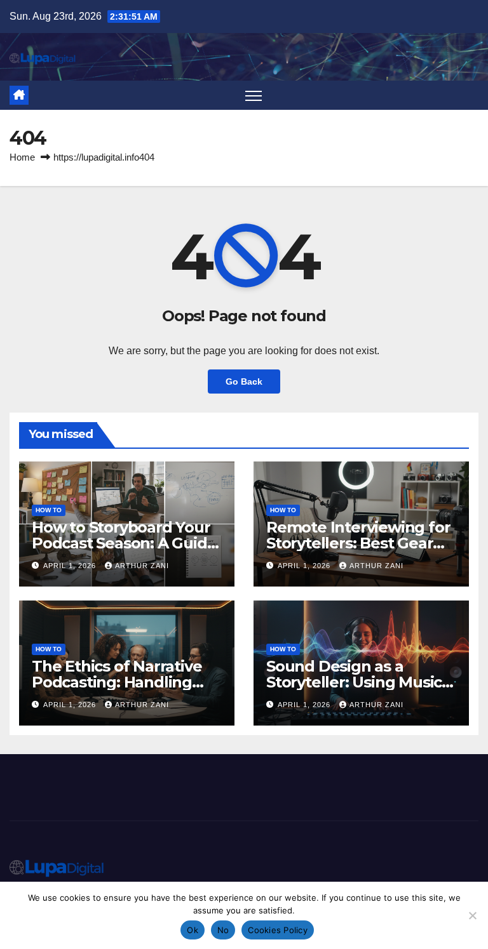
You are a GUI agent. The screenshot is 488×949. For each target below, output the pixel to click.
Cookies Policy (278, 930)
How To (49, 510)
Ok (192, 930)
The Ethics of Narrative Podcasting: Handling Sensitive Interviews (116, 682)
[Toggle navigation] (253, 95)
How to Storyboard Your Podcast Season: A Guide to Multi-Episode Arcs (124, 543)
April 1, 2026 (70, 565)
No (223, 930)
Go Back (244, 381)
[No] (472, 915)
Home (22, 157)
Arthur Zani (142, 565)
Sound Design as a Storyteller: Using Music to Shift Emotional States (358, 682)
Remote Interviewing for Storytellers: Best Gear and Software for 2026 (358, 543)
